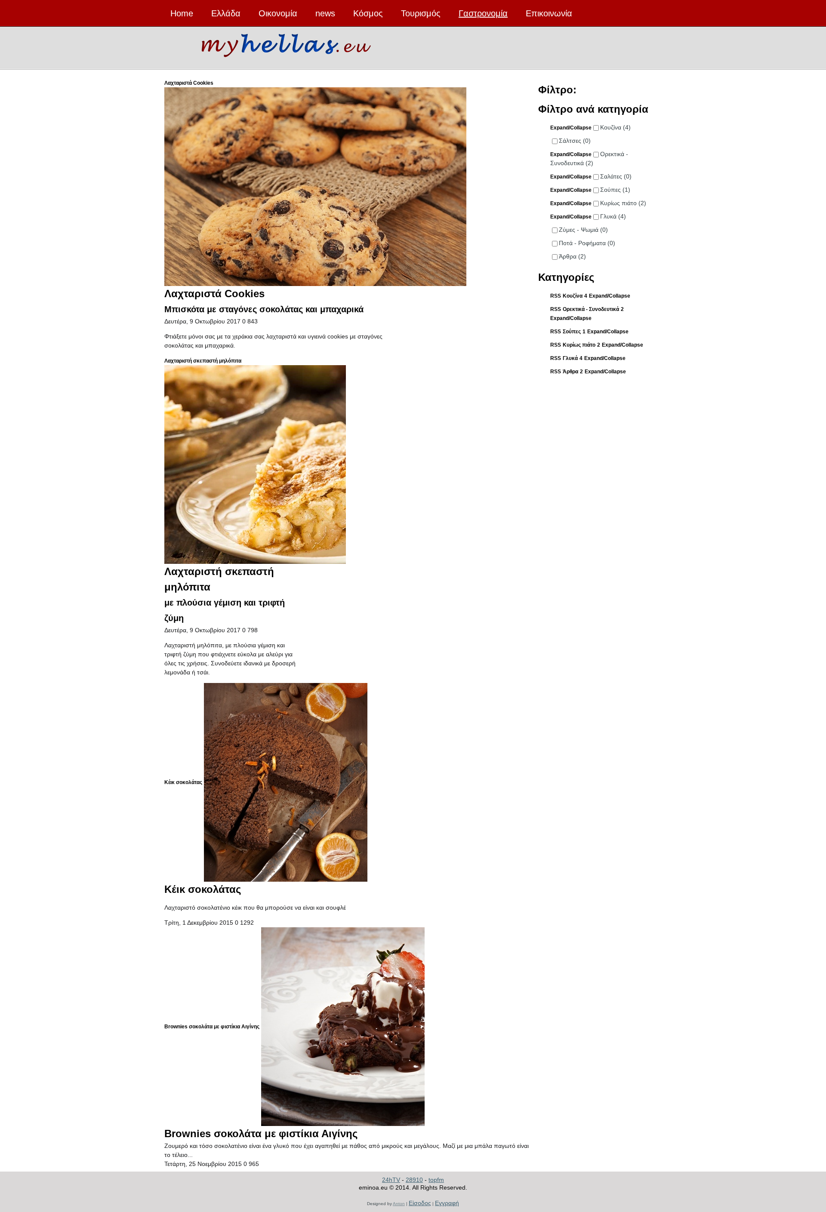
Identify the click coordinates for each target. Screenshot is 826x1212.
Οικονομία (278, 13)
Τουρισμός (421, 13)
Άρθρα (570, 372)
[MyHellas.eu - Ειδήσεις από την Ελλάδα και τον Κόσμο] (286, 43)
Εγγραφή (447, 1203)
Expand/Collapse (609, 296)
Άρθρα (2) (572, 256)
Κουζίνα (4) (615, 127)
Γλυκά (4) (613, 216)
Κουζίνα (573, 296)
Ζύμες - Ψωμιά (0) (583, 229)
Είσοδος (420, 1203)
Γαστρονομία (483, 13)
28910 (414, 1179)
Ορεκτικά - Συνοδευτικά (591, 309)
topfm (436, 1179)
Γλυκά (570, 358)
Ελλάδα (225, 13)
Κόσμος (368, 13)
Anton (399, 1203)
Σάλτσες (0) (575, 140)
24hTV (391, 1179)
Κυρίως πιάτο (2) (623, 203)
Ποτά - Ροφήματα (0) (587, 243)
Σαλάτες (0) (616, 176)
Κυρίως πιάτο (579, 345)
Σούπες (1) (615, 189)
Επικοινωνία (549, 13)
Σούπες (572, 332)
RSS (555, 296)
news (325, 13)
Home (181, 13)
